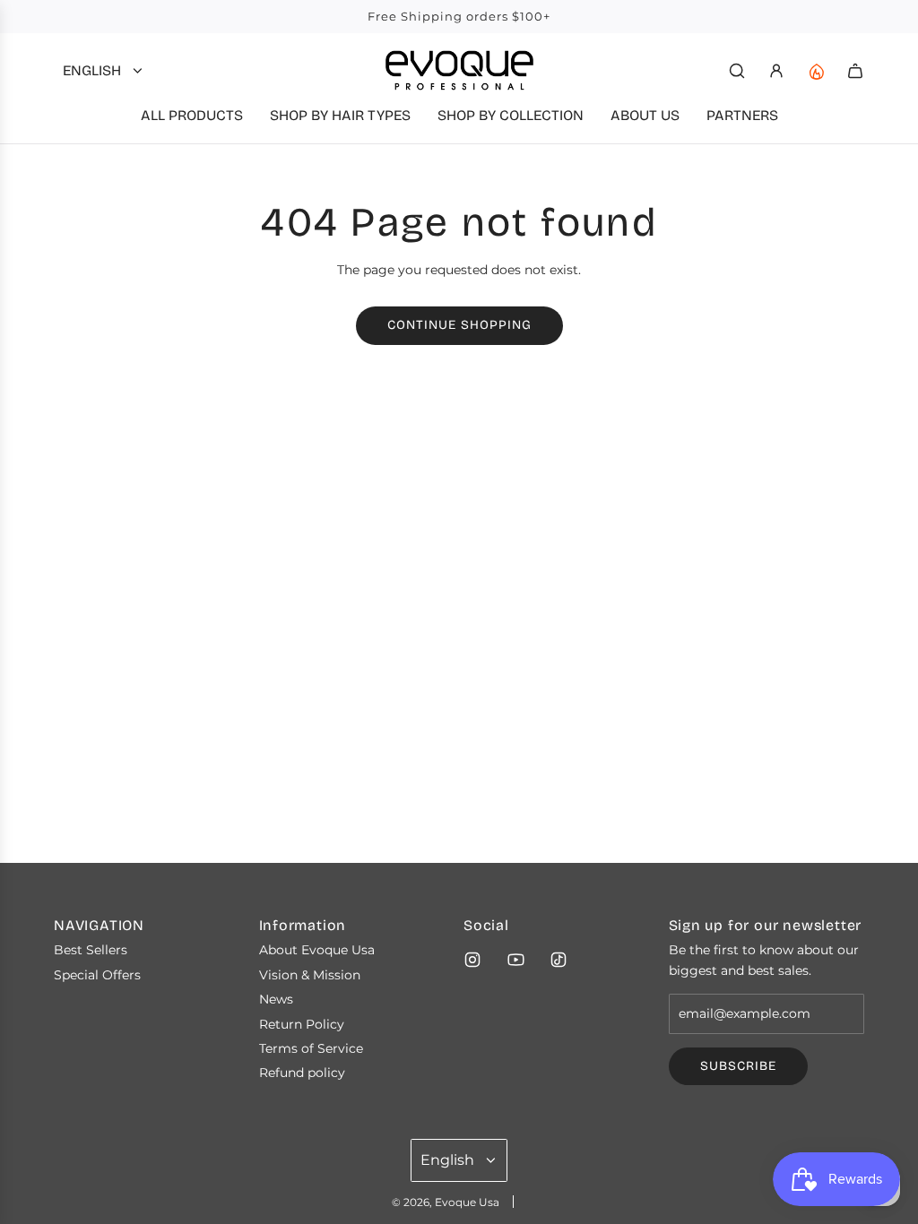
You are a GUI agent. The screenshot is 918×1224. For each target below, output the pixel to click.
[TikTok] (558, 959)
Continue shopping (459, 324)
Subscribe (738, 1065)
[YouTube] (515, 959)
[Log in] (776, 71)
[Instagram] (472, 959)
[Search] (737, 71)
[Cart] (855, 71)
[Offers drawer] (816, 71)
